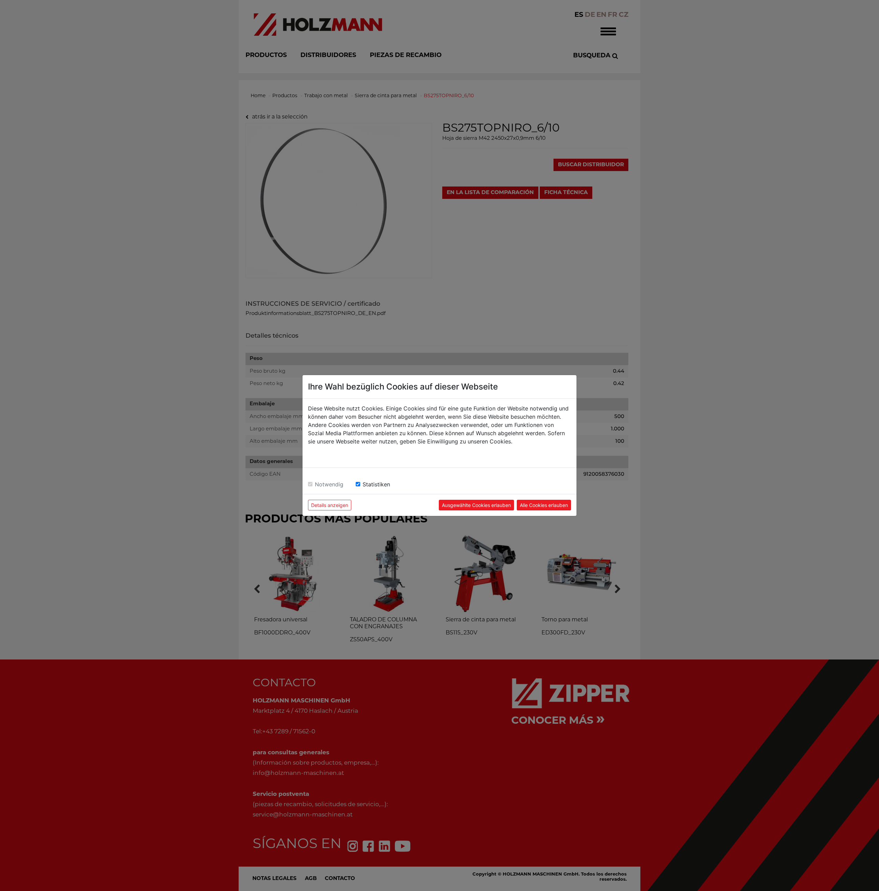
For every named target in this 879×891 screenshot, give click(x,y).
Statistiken (376, 484)
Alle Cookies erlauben (544, 505)
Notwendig (329, 484)
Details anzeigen (329, 505)
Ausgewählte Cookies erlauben (476, 505)
